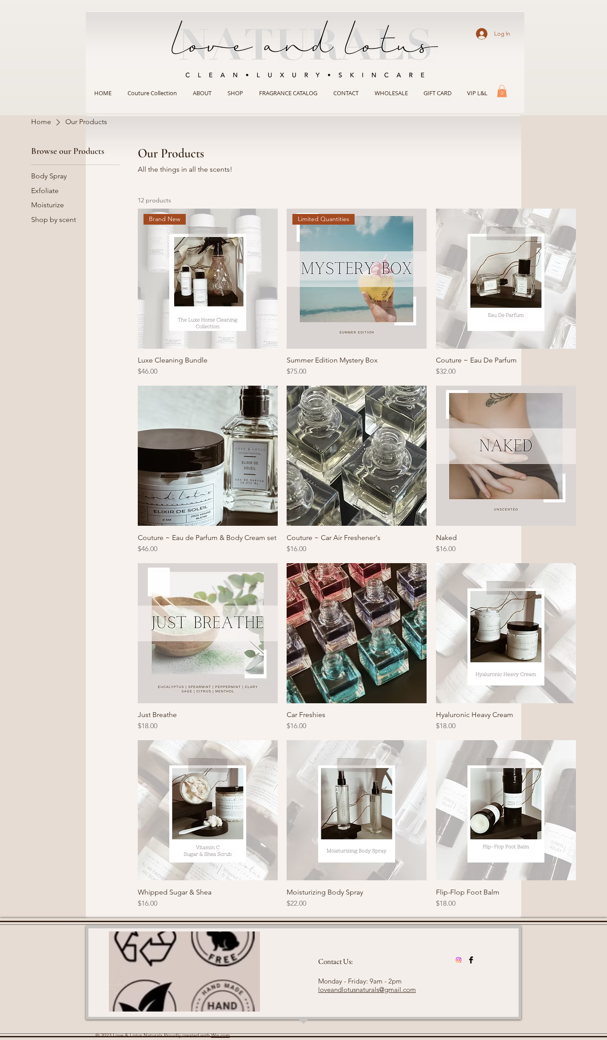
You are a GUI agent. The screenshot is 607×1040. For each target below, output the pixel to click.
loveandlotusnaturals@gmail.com (367, 989)
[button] (235, 93)
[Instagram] (458, 959)
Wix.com (220, 1035)
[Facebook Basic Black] (471, 959)
